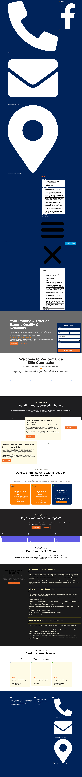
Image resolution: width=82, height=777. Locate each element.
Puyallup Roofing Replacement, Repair (53, 205)
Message (60, 342)
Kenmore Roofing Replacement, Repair (53, 201)
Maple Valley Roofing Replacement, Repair (54, 195)
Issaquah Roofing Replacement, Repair (53, 190)
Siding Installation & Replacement (52, 184)
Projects (44, 214)
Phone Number (72, 331)
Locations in (45, 187)
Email (59, 331)
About (43, 177)
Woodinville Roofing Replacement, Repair (54, 198)
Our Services (60, 338)
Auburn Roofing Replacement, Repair (54, 299)
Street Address (61, 334)
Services (44, 179)
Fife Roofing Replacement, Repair (52, 209)
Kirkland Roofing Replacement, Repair (53, 196)
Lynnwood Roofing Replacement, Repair (53, 193)
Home (43, 176)
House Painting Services (50, 182)
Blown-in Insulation (49, 185)
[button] (52, 242)
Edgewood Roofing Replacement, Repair (53, 211)
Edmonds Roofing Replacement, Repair (53, 199)
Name (59, 327)
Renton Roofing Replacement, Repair (53, 202)
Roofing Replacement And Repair (52, 181)
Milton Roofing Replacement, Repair (52, 212)
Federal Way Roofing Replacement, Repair (54, 208)
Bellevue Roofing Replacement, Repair (53, 189)
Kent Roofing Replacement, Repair (52, 204)
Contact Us (45, 216)
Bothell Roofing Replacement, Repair (53, 192)
